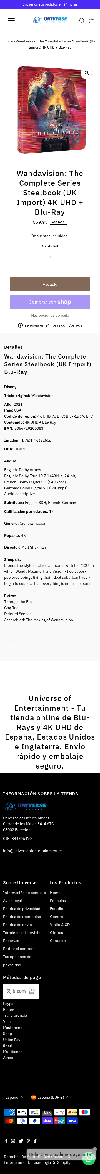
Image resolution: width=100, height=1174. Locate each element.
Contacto (58, 940)
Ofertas (56, 932)
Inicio (8, 41)
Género (56, 916)
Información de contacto (24, 892)
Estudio (56, 908)
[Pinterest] (28, 1141)
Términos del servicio (22, 932)
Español (12, 1097)
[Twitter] (21, 1141)
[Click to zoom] (87, 73)
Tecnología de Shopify (51, 1162)
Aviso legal (12, 900)
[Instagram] (13, 1141)
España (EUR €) (51, 1097)
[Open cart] (91, 20)
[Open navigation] (15, 21)
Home (55, 892)
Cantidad (50, 246)
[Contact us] (89, 1158)
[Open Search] (81, 20)
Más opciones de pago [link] (50, 315)
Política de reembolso (22, 916)
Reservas (11, 940)
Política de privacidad (21, 908)
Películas (58, 900)
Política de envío (17, 924)
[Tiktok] (35, 1141)
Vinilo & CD (60, 924)
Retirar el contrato (19, 948)
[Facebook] (6, 1141)
